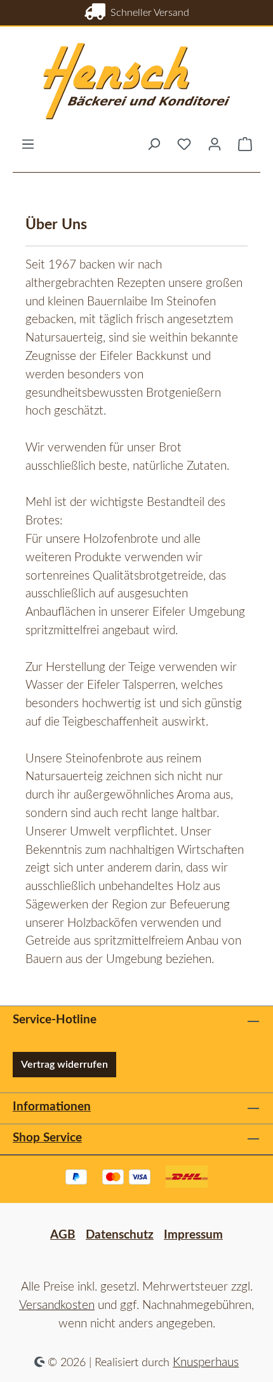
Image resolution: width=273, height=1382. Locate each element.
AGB (63, 1235)
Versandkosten (57, 1305)
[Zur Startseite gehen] (136, 81)
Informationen (52, 1107)
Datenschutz (120, 1235)
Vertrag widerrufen (64, 1065)
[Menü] (28, 144)
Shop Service (47, 1138)
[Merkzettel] (184, 144)
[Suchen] (153, 144)
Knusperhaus (206, 1363)
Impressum (193, 1235)
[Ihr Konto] (214, 144)
